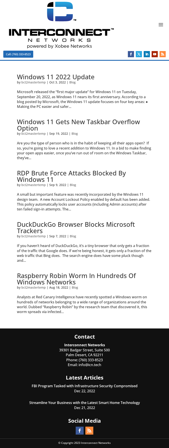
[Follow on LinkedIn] (147, 54)
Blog (72, 82)
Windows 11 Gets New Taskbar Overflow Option (78, 124)
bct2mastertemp (33, 82)
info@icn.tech (90, 364)
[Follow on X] (139, 54)
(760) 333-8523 (91, 360)
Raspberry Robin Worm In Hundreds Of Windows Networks (76, 278)
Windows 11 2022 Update (56, 76)
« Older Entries (29, 326)
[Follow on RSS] (163, 54)
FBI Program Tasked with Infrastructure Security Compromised (85, 385)
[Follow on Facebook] (131, 54)
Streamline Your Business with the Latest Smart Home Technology (84, 402)
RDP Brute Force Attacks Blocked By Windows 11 (71, 176)
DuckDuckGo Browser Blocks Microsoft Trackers (76, 227)
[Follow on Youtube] (155, 54)
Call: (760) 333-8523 (18, 54)
